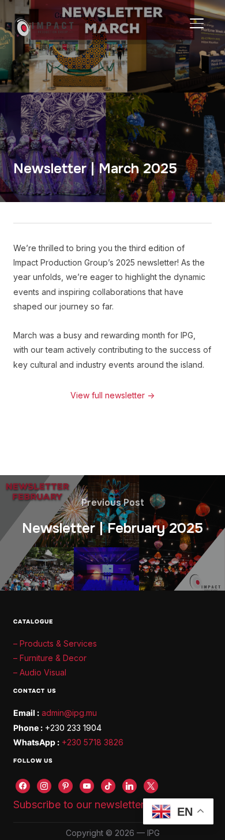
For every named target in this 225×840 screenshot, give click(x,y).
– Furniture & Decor (50, 658)
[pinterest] (65, 785)
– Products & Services (55, 643)
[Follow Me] (44, 785)
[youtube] (87, 785)
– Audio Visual (39, 672)
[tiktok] (108, 785)
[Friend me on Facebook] (23, 785)
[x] (151, 785)
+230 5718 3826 (92, 742)
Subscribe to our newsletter (78, 804)
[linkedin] (129, 785)
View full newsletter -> (112, 395)
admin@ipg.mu (69, 713)
